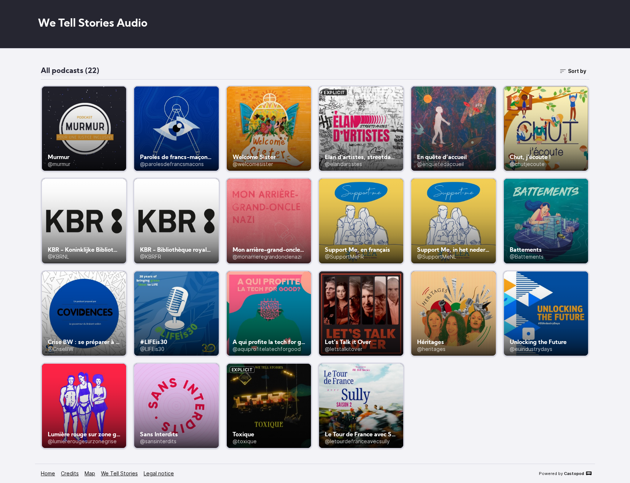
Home (48, 473)
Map (90, 473)
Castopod (574, 473)
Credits (70, 473)
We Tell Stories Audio (92, 24)
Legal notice (159, 473)
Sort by (577, 71)
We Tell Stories (119, 473)
